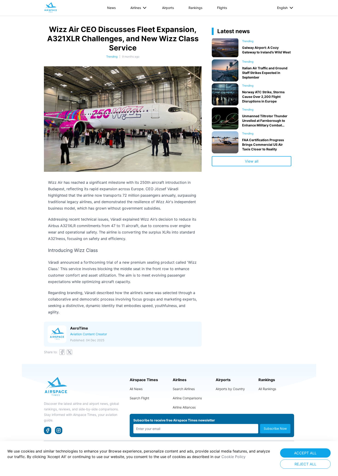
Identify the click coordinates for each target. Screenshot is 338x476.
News (111, 8)
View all (251, 161)
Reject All (305, 464)
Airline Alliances (184, 407)
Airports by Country (230, 389)
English (282, 8)
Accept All (305, 453)
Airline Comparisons (187, 398)
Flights (222, 8)
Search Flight (139, 398)
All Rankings (267, 389)
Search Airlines (184, 389)
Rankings (195, 8)
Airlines (135, 8)
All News (136, 389)
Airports (168, 8)
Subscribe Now (275, 428)
